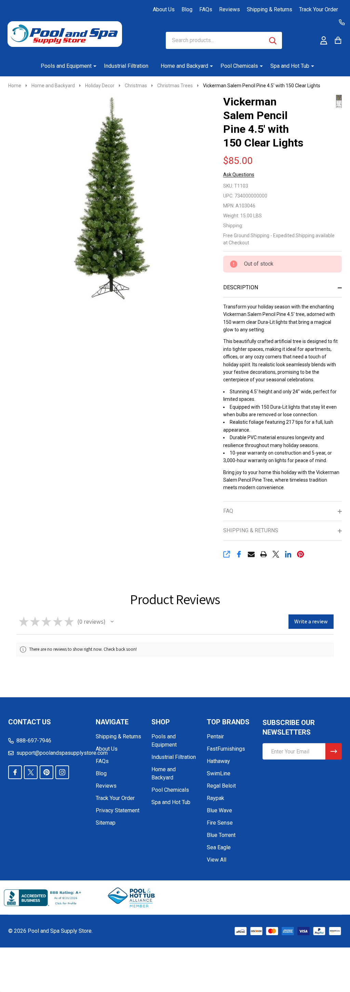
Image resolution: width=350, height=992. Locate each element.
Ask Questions (238, 174)
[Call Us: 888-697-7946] (342, 22)
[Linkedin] (288, 554)
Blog (186, 9)
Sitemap (106, 822)
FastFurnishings (226, 749)
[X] (275, 554)
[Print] (263, 554)
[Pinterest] (300, 554)
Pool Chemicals (239, 66)
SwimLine (218, 773)
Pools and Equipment (66, 66)
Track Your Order (318, 9)
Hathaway (218, 761)
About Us (164, 9)
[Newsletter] (333, 751)
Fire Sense (220, 822)
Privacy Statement (117, 810)
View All (216, 859)
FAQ (228, 511)
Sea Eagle (219, 847)
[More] (92, 66)
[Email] (251, 554)
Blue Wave (219, 810)
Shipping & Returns (269, 9)
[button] (112, 622)
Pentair (215, 736)
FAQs (205, 9)
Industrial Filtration (126, 66)
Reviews (229, 9)
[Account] (324, 40)
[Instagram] (62, 772)
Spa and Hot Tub (289, 66)
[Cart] (338, 40)
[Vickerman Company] (326, 101)
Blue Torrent (221, 835)
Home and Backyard (184, 66)
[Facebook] (238, 554)
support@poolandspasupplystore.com (62, 753)
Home (14, 85)
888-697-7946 (33, 740)
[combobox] (224, 40)
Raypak (215, 798)
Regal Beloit (221, 786)
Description (240, 287)
